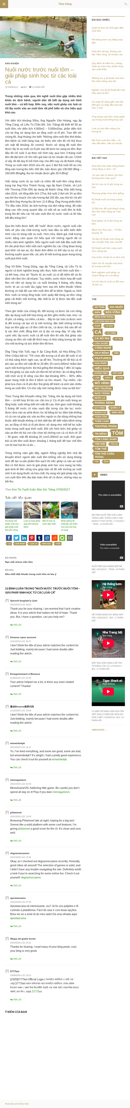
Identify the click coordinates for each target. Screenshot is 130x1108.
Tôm (58, 544)
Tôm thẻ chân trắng (104, 455)
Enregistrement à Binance (25, 674)
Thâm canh (102, 421)
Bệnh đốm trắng (104, 317)
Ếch (106, 461)
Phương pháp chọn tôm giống (108, 193)
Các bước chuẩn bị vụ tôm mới (108, 257)
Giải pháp (20, 544)
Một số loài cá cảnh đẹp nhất (49, 522)
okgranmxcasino (19, 853)
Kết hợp (117, 373)
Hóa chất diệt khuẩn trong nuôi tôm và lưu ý (30, 572)
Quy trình (100, 408)
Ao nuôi (116, 307)
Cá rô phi (102, 338)
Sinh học (46, 544)
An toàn (99, 307)
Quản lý (115, 408)
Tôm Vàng (65, 4)
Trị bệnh (101, 433)
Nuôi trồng (102, 393)
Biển (97, 312)
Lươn (120, 378)
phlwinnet (16, 812)
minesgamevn (18, 780)
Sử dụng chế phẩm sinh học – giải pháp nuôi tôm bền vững (12, 525)
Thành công (101, 417)
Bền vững (113, 312)
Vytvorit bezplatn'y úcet (23, 600)
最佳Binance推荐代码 (22, 706)
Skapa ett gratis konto (23, 938)
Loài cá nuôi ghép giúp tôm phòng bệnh (32, 524)
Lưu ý (108, 377)
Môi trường (103, 388)
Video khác (99, 730)
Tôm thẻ (101, 448)
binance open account (23, 637)
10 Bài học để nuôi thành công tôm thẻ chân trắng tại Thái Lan (108, 211)
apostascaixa (18, 898)
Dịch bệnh (102, 352)
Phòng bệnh (104, 402)
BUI (25, 87)
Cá (9, 544)
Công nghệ (103, 347)
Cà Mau (109, 326)
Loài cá (33, 544)
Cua (97, 325)
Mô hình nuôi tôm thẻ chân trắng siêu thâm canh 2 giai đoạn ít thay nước (107, 518)
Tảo (97, 462)
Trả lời (17, 625)
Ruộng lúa (100, 413)
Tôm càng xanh (106, 439)
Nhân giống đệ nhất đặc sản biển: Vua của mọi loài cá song (69, 525)
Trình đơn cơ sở (4, 4)
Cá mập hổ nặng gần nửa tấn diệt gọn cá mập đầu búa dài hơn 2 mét (107, 104)
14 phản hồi (106, 524)
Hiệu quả (102, 368)
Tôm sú (114, 444)
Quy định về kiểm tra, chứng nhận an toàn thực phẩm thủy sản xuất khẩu (107, 66)
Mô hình (102, 383)
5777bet (14, 971)
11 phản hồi (38, 87)
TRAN (95, 524)
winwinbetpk (17, 743)
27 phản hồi (103, 669)
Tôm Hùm (100, 444)
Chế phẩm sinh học (104, 321)
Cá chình (111, 333)
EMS (116, 353)
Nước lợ (100, 398)
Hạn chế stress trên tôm (19, 560)
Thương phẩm (106, 426)
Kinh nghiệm (12, 63)
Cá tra (118, 339)
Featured (103, 358)
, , (41, 489)
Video (103, 474)
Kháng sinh (101, 373)
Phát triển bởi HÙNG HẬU (17, 1104)
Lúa (97, 377)
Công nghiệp (101, 343)
